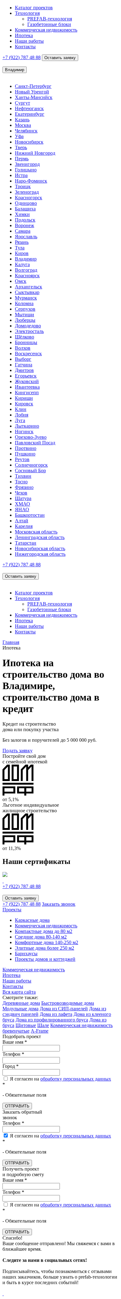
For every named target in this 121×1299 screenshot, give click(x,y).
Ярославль (26, 236)
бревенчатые (15, 1031)
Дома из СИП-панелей (64, 1008)
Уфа (19, 136)
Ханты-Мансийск (33, 97)
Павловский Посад (35, 442)
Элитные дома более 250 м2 (44, 948)
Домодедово (28, 325)
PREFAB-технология (49, 18)
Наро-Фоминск (31, 180)
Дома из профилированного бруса (52, 1019)
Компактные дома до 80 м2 (43, 931)
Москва (23, 125)
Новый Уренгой (32, 91)
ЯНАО (22, 509)
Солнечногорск (31, 465)
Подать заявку (17, 750)
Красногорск (28, 197)
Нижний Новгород (35, 153)
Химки (22, 214)
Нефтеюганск (29, 108)
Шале (43, 1025)
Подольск (25, 219)
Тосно (21, 481)
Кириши (24, 398)
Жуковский (27, 381)
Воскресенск (28, 353)
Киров (22, 253)
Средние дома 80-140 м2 (41, 936)
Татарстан (25, 543)
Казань (22, 119)
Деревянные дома (21, 1003)
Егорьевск (26, 375)
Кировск (24, 403)
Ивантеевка (27, 387)
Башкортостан (30, 515)
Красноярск (27, 275)
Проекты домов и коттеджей (45, 959)
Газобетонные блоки (49, 24)
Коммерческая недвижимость (46, 29)
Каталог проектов (34, 7)
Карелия (24, 526)
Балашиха (25, 208)
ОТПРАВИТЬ (17, 1106)
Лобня (21, 414)
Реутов (22, 459)
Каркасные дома (32, 920)
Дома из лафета (56, 1014)
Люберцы (25, 320)
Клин (20, 409)
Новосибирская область (40, 548)
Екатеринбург (29, 114)
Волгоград (26, 270)
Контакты (25, 46)
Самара (22, 231)
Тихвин (23, 476)
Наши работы (29, 41)
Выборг (23, 359)
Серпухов (25, 309)
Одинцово (26, 203)
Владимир (26, 258)
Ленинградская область (40, 537)
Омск (20, 281)
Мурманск (26, 297)
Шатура (23, 498)
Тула (20, 247)
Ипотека (24, 35)
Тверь (21, 147)
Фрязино (24, 487)
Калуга (22, 264)
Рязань (22, 242)
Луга (20, 420)
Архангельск (28, 286)
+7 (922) (21, 57)
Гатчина (23, 364)
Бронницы (26, 342)
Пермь (22, 158)
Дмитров (24, 370)
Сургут (22, 103)
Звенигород (27, 164)
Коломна (24, 303)
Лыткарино (27, 426)
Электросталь (29, 331)
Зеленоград (27, 192)
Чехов (21, 492)
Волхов (22, 348)
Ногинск (24, 431)
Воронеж (24, 225)
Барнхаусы (26, 953)
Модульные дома (20, 1008)
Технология (27, 13)
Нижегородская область (40, 554)
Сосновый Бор (30, 470)
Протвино (25, 448)
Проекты (11, 909)
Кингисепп (27, 392)
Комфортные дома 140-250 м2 (46, 942)
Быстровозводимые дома (67, 1003)
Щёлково (24, 336)
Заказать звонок (58, 904)
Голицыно (26, 169)
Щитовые (26, 1025)
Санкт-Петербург (33, 86)
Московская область (36, 531)
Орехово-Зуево (31, 437)
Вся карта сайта (19, 992)
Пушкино (25, 453)
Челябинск (26, 130)
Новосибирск (29, 142)
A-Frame (39, 1031)
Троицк (23, 186)
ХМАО (22, 504)
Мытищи (24, 314)
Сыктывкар (27, 292)
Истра (21, 175)
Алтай (21, 520)
